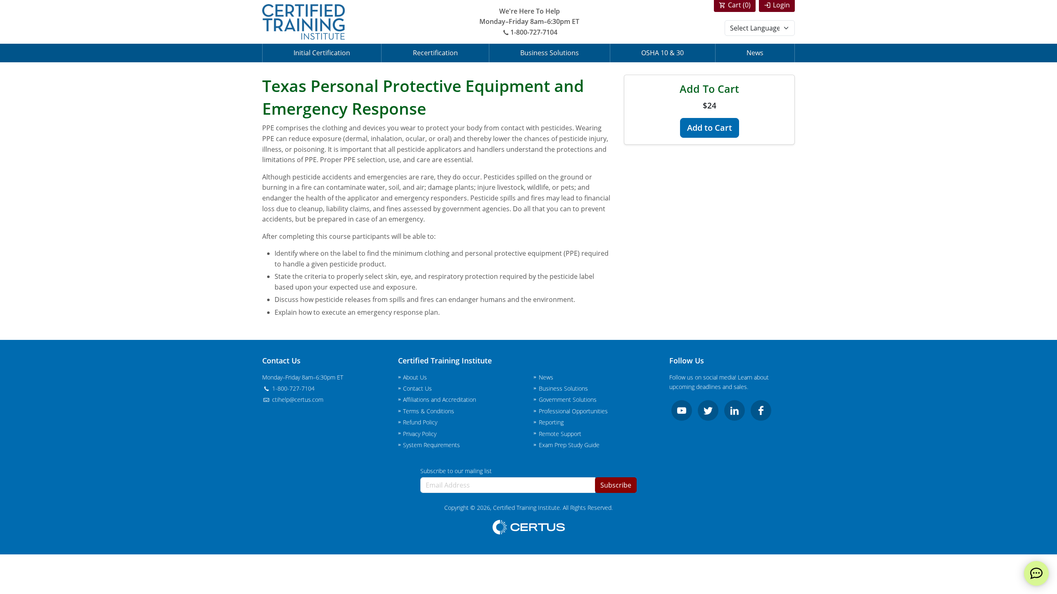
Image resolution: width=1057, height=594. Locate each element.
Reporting (551, 422)
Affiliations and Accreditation (439, 399)
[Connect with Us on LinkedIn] (734, 410)
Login (781, 4)
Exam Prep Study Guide (569, 445)
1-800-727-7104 (533, 32)
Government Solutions (568, 399)
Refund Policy (420, 422)
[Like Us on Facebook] (761, 410)
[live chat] (1036, 573)
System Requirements (431, 445)
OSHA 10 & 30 (662, 52)
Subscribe (615, 485)
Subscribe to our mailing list (456, 471)
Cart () (739, 4)
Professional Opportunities (573, 411)
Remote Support (560, 434)
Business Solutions (549, 52)
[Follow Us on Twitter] (708, 410)
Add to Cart (709, 127)
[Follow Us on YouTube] (681, 410)
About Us (415, 377)
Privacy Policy (419, 434)
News (755, 52)
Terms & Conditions (428, 411)
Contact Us (417, 388)
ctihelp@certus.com (296, 399)
